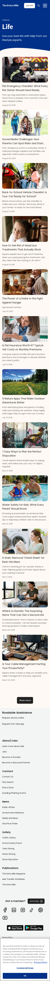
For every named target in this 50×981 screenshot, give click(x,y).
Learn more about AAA (13, 746)
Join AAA (29, 5)
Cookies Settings (25, 968)
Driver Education (10, 859)
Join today (34, 901)
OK (25, 975)
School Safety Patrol (12, 843)
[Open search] (38, 5)
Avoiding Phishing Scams (14, 793)
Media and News (10, 818)
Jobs (4, 751)
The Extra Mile (10, 5)
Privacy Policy (7, 937)
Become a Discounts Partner (16, 762)
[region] (25, 959)
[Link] (5, 910)
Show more (25, 700)
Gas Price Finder (10, 823)
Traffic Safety (9, 837)
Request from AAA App (13, 724)
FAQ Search (7, 782)
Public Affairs (8, 807)
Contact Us (7, 776)
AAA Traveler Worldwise (13, 879)
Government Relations (13, 812)
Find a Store (8, 787)
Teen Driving (8, 848)
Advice (6, 20)
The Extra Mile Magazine (13, 873)
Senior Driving (8, 854)
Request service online (13, 717)
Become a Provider (11, 757)
